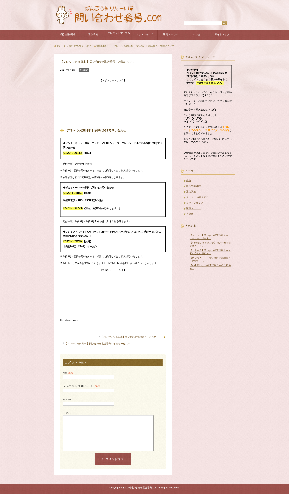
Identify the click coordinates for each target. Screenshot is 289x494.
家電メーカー (170, 34)
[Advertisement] (113, 104)
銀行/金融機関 (67, 34)
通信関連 (93, 34)
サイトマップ (222, 34)
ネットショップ (144, 34)
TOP (73, 46)
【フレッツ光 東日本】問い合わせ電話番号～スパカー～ (130, 337)
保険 (188, 180)
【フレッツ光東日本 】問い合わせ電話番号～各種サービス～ (97, 343)
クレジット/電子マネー (119, 34)
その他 (196, 34)
